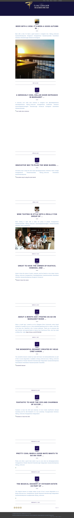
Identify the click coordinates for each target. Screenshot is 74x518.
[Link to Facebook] (59, 1)
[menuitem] (51, 516)
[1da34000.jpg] (37, 21)
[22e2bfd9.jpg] (37, 209)
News (37, 24)
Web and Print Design (28, 513)
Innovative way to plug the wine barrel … (37, 165)
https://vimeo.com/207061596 (33, 332)
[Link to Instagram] (61, 1)
